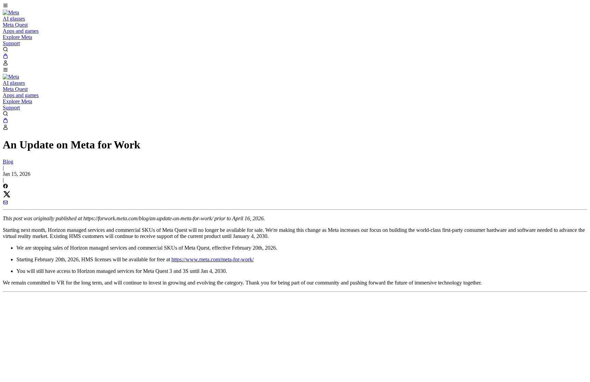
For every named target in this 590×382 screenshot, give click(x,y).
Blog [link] (8, 161)
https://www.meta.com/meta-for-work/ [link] (212, 259)
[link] (11, 12)
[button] (295, 6)
